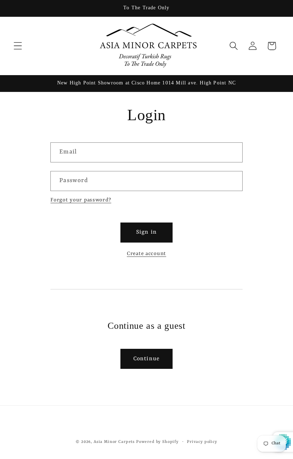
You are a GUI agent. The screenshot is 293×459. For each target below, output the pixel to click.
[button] (18, 45)
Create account (146, 254)
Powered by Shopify (157, 441)
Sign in (146, 232)
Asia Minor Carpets (114, 441)
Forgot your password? (80, 200)
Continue (146, 359)
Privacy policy (202, 441)
